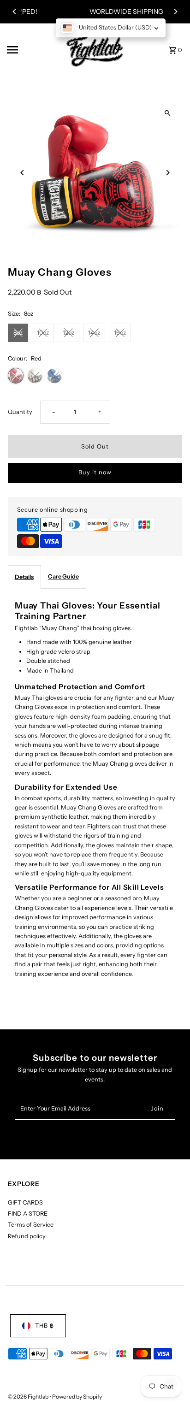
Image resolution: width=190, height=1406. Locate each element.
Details (24, 576)
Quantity (20, 411)
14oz (94, 332)
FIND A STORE (28, 1213)
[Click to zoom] (167, 112)
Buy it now (95, 472)
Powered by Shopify (77, 1396)
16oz (120, 332)
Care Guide (63, 576)
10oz (43, 332)
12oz (68, 332)
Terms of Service (30, 1224)
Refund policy (27, 1236)
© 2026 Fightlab (28, 1396)
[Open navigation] (30, 49)
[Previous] (15, 11)
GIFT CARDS (25, 1202)
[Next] (175, 11)
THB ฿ (44, 1325)
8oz (18, 332)
